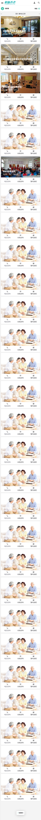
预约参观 (34, 41)
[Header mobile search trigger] (39, 3)
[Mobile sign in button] (34, 3)
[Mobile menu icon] (2, 3)
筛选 (36, 8)
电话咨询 (7, 41)
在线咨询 (20, 41)
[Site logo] (10, 3)
